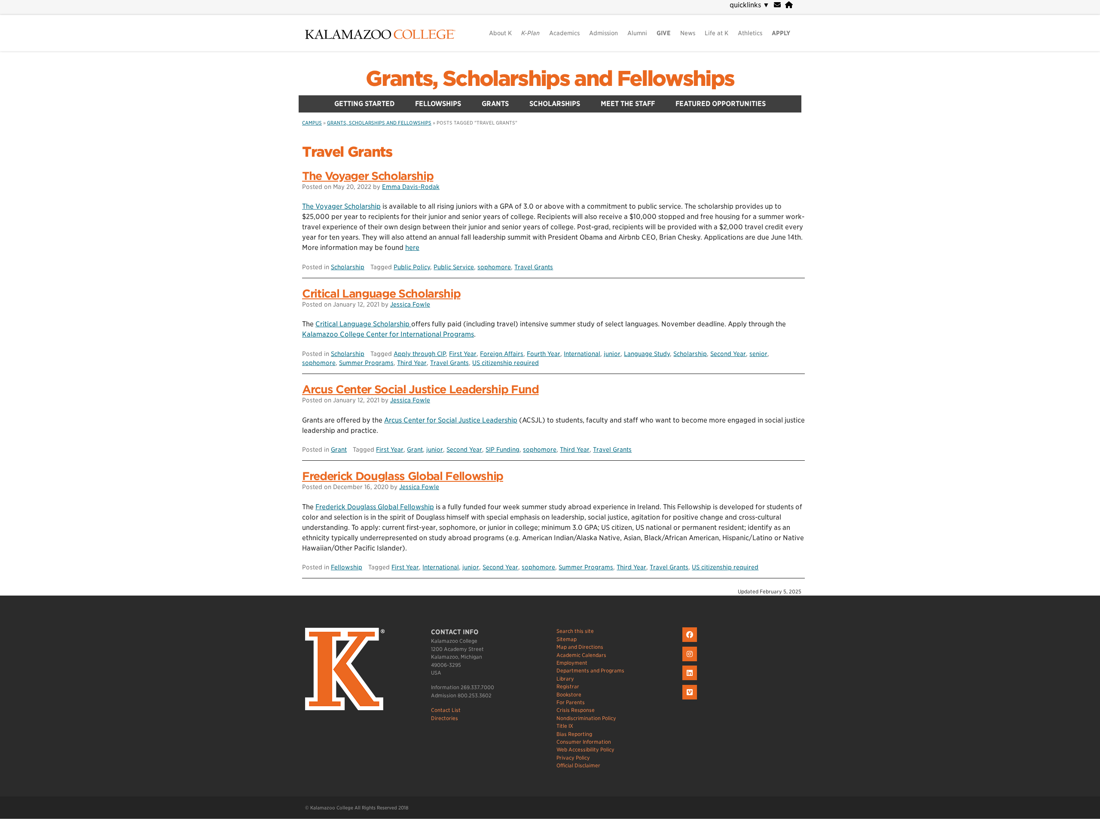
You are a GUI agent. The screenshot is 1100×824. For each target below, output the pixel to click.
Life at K (716, 33)
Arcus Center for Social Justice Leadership (450, 420)
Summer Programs (366, 362)
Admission (603, 33)
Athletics (750, 33)
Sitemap (566, 639)
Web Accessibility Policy (585, 749)
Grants (495, 104)
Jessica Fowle (410, 304)
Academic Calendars (581, 655)
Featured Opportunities (720, 104)
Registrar (567, 686)
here (412, 247)
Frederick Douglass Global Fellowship (402, 476)
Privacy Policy (573, 757)
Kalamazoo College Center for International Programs (388, 334)
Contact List (446, 710)
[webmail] (777, 5)
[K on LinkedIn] (690, 680)
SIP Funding (502, 449)
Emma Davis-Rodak (411, 186)
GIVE (664, 33)
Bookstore (568, 694)
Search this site (575, 631)
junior (612, 353)
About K (500, 33)
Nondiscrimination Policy (586, 718)
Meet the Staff (628, 104)
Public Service (454, 267)
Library (565, 678)
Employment (571, 663)
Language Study (647, 353)
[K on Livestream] (690, 699)
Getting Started (364, 104)
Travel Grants (533, 267)
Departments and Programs (590, 670)
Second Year (728, 353)
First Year (463, 353)
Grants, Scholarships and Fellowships (550, 78)
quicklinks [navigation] (750, 5)
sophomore (494, 267)
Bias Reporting (574, 734)
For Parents (570, 702)
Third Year (412, 362)
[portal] (789, 5)
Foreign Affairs (501, 353)
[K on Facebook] (690, 642)
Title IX (564, 726)
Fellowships (438, 104)
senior (758, 353)
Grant (339, 449)
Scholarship (347, 267)
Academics (564, 33)
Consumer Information (583, 742)
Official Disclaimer (578, 765)
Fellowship (346, 567)
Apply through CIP (420, 353)
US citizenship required (505, 362)
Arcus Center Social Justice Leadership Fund (420, 389)
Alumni (637, 33)
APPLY (781, 33)
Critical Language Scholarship (381, 293)
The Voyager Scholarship (367, 175)
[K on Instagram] (690, 661)
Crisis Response (575, 710)
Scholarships (554, 104)
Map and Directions (579, 647)
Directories (444, 718)
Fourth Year (543, 353)
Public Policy (412, 267)
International (582, 353)
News (687, 33)
